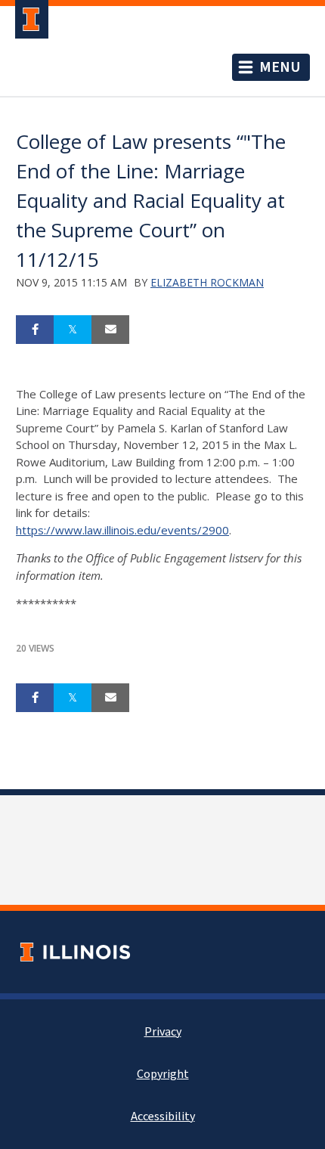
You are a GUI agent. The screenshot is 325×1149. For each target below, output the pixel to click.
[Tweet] (72, 329)
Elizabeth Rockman (207, 282)
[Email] (110, 329)
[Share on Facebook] (35, 329)
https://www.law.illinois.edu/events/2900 (122, 529)
